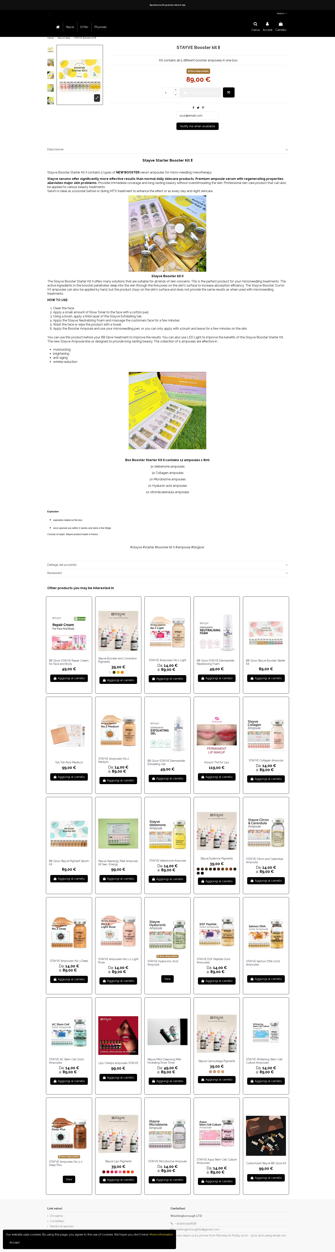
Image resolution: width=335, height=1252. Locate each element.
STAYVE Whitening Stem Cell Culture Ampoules (264, 1061)
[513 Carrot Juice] (132, 1171)
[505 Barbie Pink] (120, 1171)
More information (161, 1234)
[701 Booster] (110, 672)
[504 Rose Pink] (116, 1171)
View (167, 979)
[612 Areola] (214, 1071)
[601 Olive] (114, 672)
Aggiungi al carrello (203, 92)
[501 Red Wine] (103, 1171)
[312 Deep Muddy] (198, 873)
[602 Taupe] (118, 672)
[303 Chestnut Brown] (206, 869)
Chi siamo (56, 1216)
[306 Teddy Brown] (218, 869)
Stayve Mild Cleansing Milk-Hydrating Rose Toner (165, 1061)
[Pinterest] (203, 108)
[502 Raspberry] (107, 1171)
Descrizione (55, 149)
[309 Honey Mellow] (230, 869)
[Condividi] (193, 108)
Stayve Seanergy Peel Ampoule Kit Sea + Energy (118, 862)
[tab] (167, 150)
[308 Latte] (226, 869)
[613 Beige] (218, 1071)
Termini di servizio (61, 1226)
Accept (14, 1242)
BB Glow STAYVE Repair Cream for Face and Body (69, 662)
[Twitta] (198, 108)
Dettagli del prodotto (62, 565)
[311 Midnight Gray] (234, 869)
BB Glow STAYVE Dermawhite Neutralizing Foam (215, 662)
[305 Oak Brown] (214, 869)
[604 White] (126, 672)
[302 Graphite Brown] (202, 869)
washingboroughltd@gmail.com (197, 1229)
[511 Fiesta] (124, 1171)
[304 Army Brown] (210, 869)
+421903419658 (185, 1223)
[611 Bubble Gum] (210, 1071)
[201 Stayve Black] (202, 873)
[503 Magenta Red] (112, 1171)
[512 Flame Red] (128, 1171)
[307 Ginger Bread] (222, 869)
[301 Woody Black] (198, 869)
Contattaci (57, 1221)
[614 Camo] (222, 1071)
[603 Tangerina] (122, 672)
